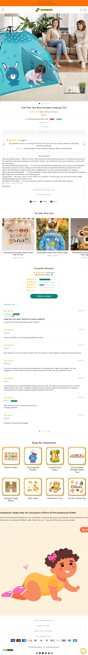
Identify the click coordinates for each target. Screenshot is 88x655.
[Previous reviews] (3, 144)
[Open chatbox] (83, 650)
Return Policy (44, 194)
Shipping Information (44, 190)
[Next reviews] (84, 144)
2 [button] (43, 431)
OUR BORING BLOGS (43, 620)
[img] (8, 311)
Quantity (44, 122)
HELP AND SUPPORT (43, 631)
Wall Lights (33, 498)
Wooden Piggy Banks (11, 499)
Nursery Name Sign (77, 498)
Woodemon (6, 186)
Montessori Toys (55, 498)
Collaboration (43, 636)
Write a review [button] (44, 296)
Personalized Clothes (33, 468)
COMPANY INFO (43, 626)
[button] (35, 112)
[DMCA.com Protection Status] (44, 650)
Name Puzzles (11, 467)
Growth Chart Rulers (55, 468)
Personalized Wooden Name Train (77, 469)
